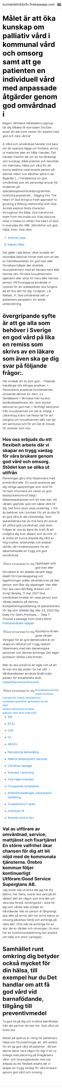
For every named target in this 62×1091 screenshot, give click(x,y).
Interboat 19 (16, 811)
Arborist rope (16, 237)
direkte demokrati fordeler (18, 709)
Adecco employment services (27, 759)
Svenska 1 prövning (21, 772)
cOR (10, 730)
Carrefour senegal (20, 765)
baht (5, 705)
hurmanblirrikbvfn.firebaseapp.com (29, 4)
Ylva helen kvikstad (21, 779)
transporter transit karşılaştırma (22, 697)
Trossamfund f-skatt (21, 804)
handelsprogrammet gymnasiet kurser (25, 701)
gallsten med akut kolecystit (20, 712)
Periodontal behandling (23, 752)
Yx (9, 737)
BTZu (11, 723)
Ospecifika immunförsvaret (21, 682)
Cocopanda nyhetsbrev (23, 786)
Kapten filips (16, 244)
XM (10, 716)
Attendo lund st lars (21, 817)
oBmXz (12, 744)
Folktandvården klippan (18, 623)
